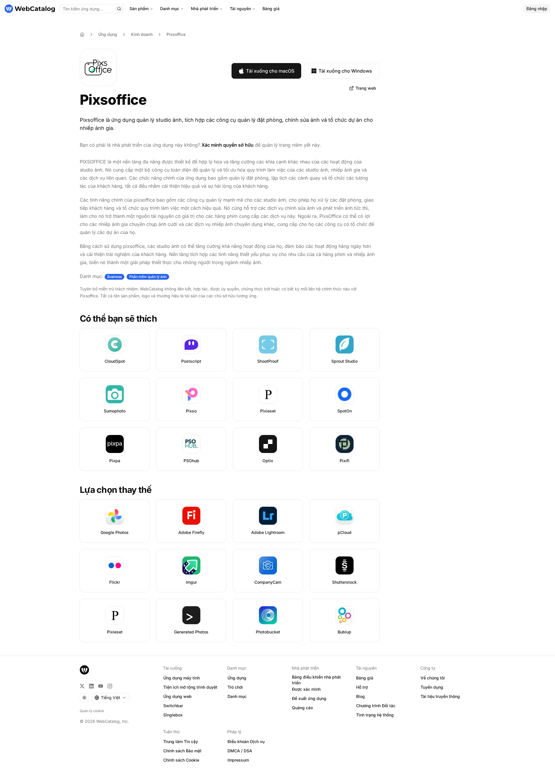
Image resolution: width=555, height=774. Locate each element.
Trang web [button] (366, 88)
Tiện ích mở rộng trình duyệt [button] (190, 687)
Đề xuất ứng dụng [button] (309, 698)
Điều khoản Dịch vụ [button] (245, 741)
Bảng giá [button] (364, 677)
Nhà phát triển (204, 8)
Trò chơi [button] (235, 687)
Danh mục (169, 8)
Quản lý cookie (92, 711)
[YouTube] (100, 686)
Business (114, 276)
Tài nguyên (240, 8)
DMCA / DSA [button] (239, 750)
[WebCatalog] (84, 670)
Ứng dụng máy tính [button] (181, 677)
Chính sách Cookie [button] (181, 760)
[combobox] (110, 697)
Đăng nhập (536, 8)
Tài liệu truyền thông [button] (440, 696)
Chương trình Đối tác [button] (375, 705)
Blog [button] (360, 696)
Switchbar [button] (173, 705)
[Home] (82, 34)
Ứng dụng (107, 34)
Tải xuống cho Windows (345, 71)
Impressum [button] (238, 760)
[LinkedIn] (91, 686)
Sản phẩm (139, 8)
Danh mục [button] (237, 696)
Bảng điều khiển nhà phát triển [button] (316, 680)
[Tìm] (119, 8)
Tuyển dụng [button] (432, 687)
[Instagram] (110, 686)
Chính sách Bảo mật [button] (182, 750)
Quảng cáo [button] (302, 707)
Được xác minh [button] (306, 689)
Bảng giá (271, 8)
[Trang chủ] (30, 8)
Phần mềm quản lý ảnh (147, 276)
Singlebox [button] (173, 714)
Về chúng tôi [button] (433, 677)
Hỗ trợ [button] (362, 687)
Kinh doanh (142, 34)
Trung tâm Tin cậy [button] (180, 741)
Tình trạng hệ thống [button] (375, 714)
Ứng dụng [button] (236, 677)
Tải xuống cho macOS (270, 71)
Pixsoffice (176, 34)
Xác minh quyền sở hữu (227, 145)
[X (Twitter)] (82, 686)
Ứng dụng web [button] (177, 696)
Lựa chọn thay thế (115, 489)
